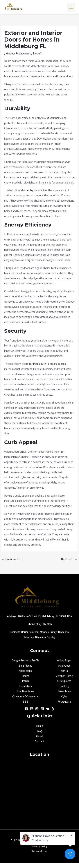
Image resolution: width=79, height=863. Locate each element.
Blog (39, 731)
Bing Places (25, 665)
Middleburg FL (41, 364)
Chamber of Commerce (25, 696)
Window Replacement (18, 53)
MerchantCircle (64, 676)
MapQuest (64, 665)
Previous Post (12, 559)
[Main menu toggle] (71, 7)
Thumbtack (25, 686)
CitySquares (64, 681)
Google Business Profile (25, 660)
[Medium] (42, 709)
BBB (25, 701)
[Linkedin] (31, 709)
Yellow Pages (64, 660)
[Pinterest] (37, 709)
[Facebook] (26, 709)
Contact (39, 741)
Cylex (64, 696)
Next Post (69, 559)
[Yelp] (53, 709)
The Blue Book (25, 691)
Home (39, 726)
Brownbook (64, 691)
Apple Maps (25, 670)
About (39, 736)
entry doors (34, 190)
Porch (25, 681)
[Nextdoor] (47, 709)
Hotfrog (64, 686)
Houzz (25, 676)
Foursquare (64, 701)
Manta (64, 670)
